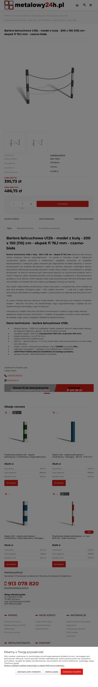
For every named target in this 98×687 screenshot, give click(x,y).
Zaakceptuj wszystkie (72, 672)
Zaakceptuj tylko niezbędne (29, 672)
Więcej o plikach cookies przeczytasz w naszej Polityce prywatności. (34, 665)
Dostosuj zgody (51, 672)
